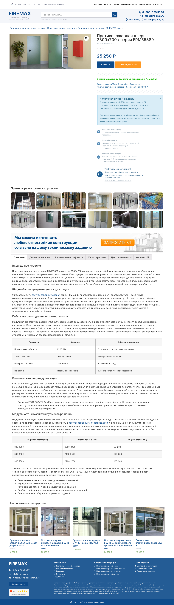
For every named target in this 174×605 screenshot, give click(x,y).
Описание (19, 257)
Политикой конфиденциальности (78, 587)
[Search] (114, 14)
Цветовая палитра (121, 257)
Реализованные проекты (125, 4)
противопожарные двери (58, 19)
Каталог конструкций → (106, 562)
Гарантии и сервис (56, 4)
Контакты (157, 4)
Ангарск (17, 4)
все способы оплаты (110, 148)
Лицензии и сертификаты (69, 257)
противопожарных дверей (46, 295)
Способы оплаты (40, 4)
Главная (98, 4)
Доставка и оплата (39, 257)
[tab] (19, 257)
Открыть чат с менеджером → (118, 180)
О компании (145, 4)
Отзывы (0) (142, 257)
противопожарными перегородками (88, 422)
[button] (106, 64)
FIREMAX (20, 13)
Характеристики (97, 257)
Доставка (27, 4)
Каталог (108, 4)
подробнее (106, 135)
